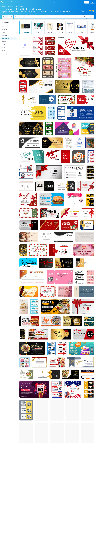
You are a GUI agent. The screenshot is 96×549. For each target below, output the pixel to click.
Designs (5, 16)
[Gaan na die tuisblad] (6, 2)
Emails (10, 16)
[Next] (94, 27)
